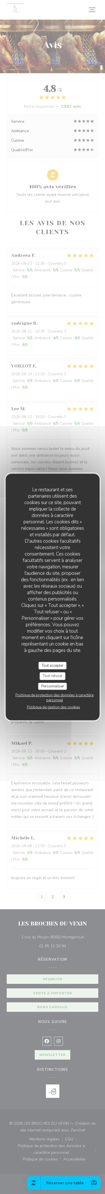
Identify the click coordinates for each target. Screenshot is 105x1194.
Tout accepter (53, 665)
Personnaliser (52, 686)
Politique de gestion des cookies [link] (53, 707)
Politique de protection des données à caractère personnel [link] (54, 698)
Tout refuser (52, 675)
